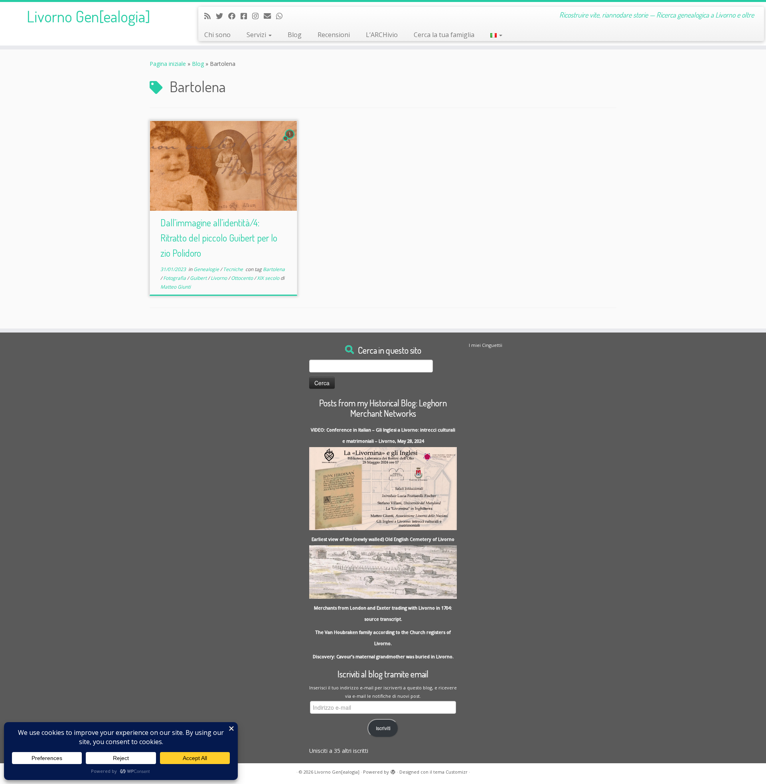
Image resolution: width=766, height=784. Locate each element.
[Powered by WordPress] (393, 770)
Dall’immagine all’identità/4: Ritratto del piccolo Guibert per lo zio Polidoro (218, 237)
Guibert (199, 278)
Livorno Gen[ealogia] (88, 16)
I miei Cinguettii (485, 345)
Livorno (219, 278)
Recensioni (334, 34)
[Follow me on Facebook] (234, 16)
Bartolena (274, 269)
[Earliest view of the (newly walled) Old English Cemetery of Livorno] (383, 571)
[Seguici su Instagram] (258, 16)
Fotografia (175, 278)
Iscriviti (383, 728)
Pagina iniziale (168, 63)
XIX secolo (268, 278)
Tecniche (233, 269)
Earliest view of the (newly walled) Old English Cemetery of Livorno (383, 539)
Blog (295, 34)
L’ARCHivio (382, 34)
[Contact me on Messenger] (246, 16)
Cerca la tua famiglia (444, 34)
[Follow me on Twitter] (222, 16)
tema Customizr (450, 772)
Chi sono (217, 34)
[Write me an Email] (270, 16)
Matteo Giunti (175, 286)
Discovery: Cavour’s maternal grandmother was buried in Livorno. (383, 656)
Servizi (257, 34)
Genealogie (206, 269)
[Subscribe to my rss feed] (210, 16)
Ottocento (242, 278)
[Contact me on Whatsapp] (282, 16)
